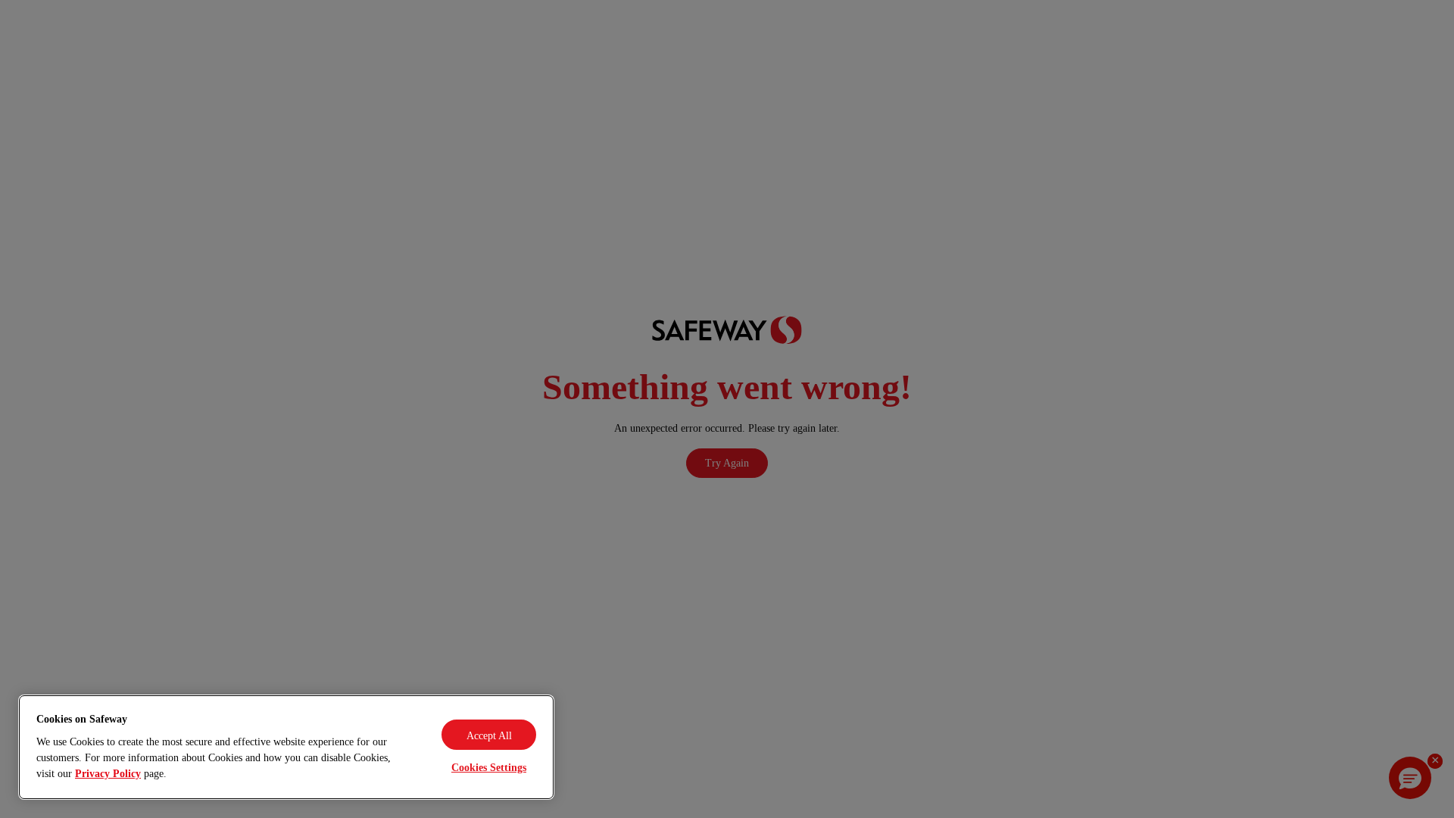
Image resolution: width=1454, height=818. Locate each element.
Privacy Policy (108, 773)
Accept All (489, 736)
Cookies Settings (488, 767)
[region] (286, 747)
